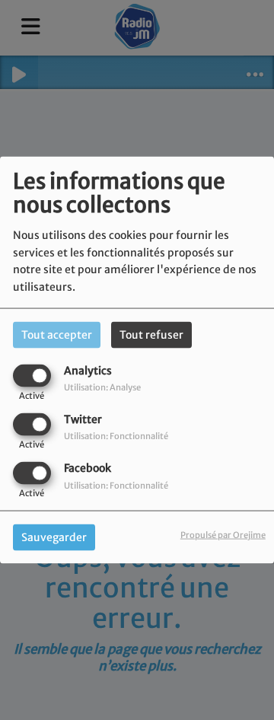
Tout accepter (56, 334)
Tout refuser (151, 334)
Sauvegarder (54, 537)
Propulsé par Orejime (223, 535)
